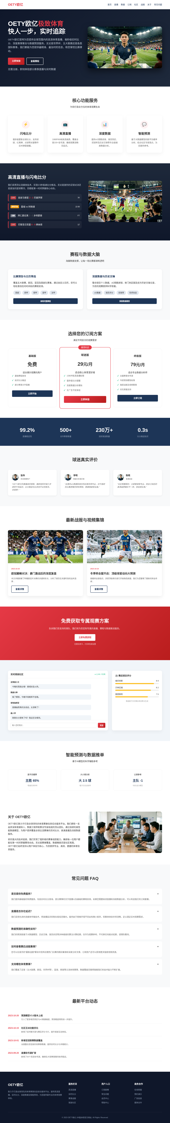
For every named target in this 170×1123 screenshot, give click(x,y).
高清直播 (72, 1090)
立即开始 (32, 393)
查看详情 (20, 589)
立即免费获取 (85, 637)
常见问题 (158, 4)
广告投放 (138, 1098)
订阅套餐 (105, 1090)
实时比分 (72, 1094)
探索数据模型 (124, 301)
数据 (123, 4)
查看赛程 (35, 61)
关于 (149, 4)
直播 (116, 4)
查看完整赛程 (45, 301)
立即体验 (16, 61)
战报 (143, 4)
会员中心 (105, 1098)
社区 (136, 4)
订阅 (129, 4)
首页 (110, 4)
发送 (101, 725)
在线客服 (138, 1090)
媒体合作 (138, 1103)
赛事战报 (72, 1098)
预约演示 (138, 1094)
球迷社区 (72, 1103)
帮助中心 (105, 1103)
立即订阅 (137, 398)
